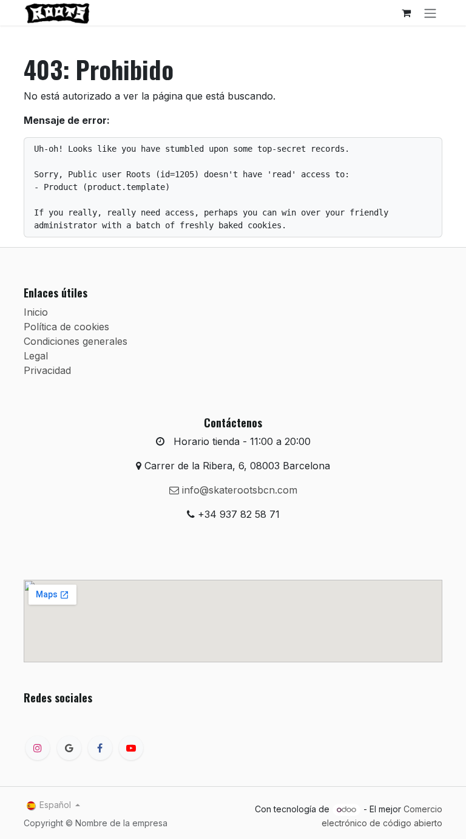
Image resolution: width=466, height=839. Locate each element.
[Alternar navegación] (430, 12)
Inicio (36, 312)
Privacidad (47, 370)
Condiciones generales (75, 341)
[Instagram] (37, 748)
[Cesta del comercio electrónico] (406, 13)
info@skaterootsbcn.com (238, 490)
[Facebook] (100, 748)
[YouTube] (131, 748)
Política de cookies (66, 327)
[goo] (69, 748)
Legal (36, 356)
